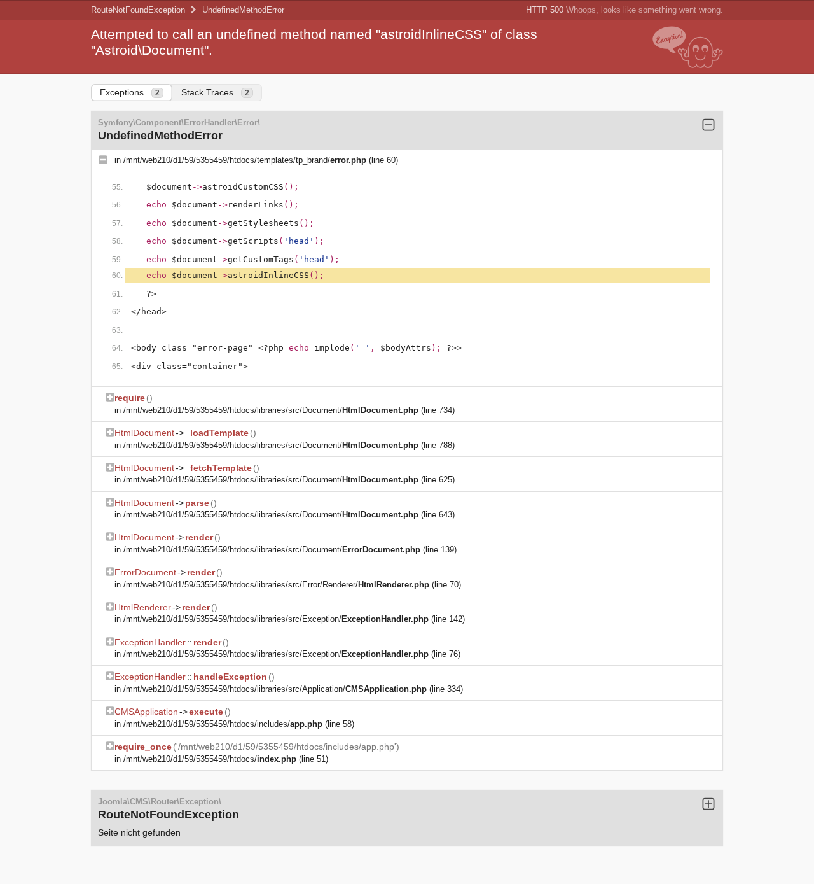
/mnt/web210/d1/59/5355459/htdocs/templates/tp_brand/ (244, 160)
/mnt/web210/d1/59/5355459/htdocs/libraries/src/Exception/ (276, 619)
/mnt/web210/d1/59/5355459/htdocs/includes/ (222, 724)
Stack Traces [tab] (215, 92)
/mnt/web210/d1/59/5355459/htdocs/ (209, 759)
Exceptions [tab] (130, 92)
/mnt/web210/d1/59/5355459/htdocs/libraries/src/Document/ (270, 410)
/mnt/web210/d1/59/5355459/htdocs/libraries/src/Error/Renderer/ (276, 584)
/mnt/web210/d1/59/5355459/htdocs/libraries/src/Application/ (275, 689)
